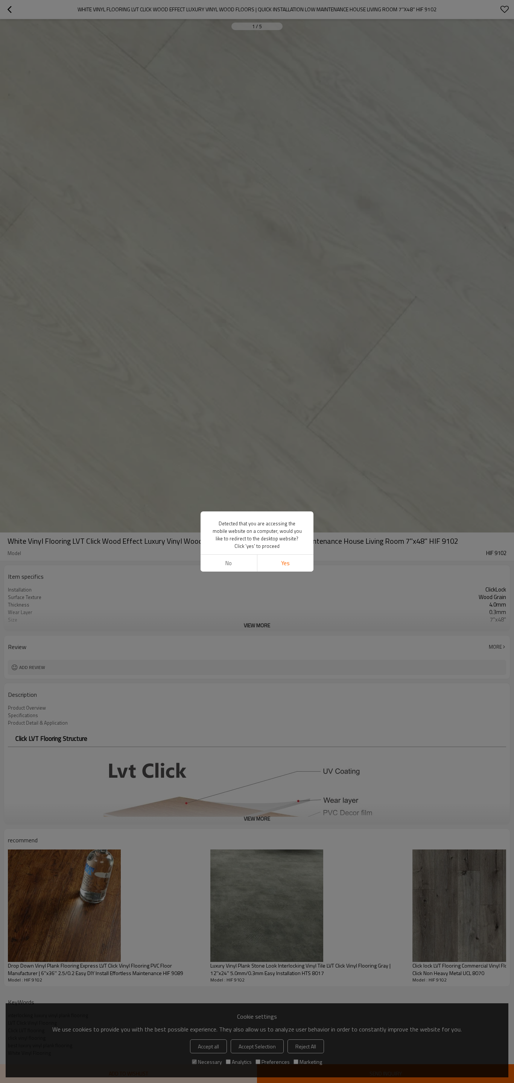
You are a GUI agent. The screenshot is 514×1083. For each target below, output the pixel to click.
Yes (285, 563)
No (228, 563)
